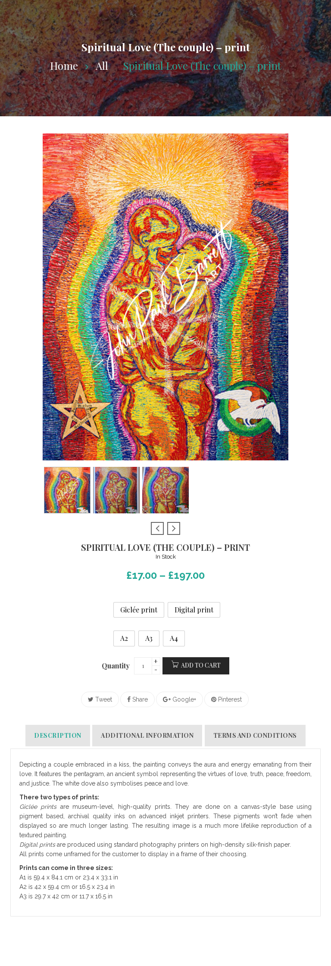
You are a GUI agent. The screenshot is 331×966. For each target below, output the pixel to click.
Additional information (147, 735)
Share (139, 699)
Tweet (103, 699)
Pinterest (229, 699)
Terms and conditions (255, 735)
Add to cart (201, 665)
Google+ (183, 699)
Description (57, 735)
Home (64, 65)
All (102, 65)
